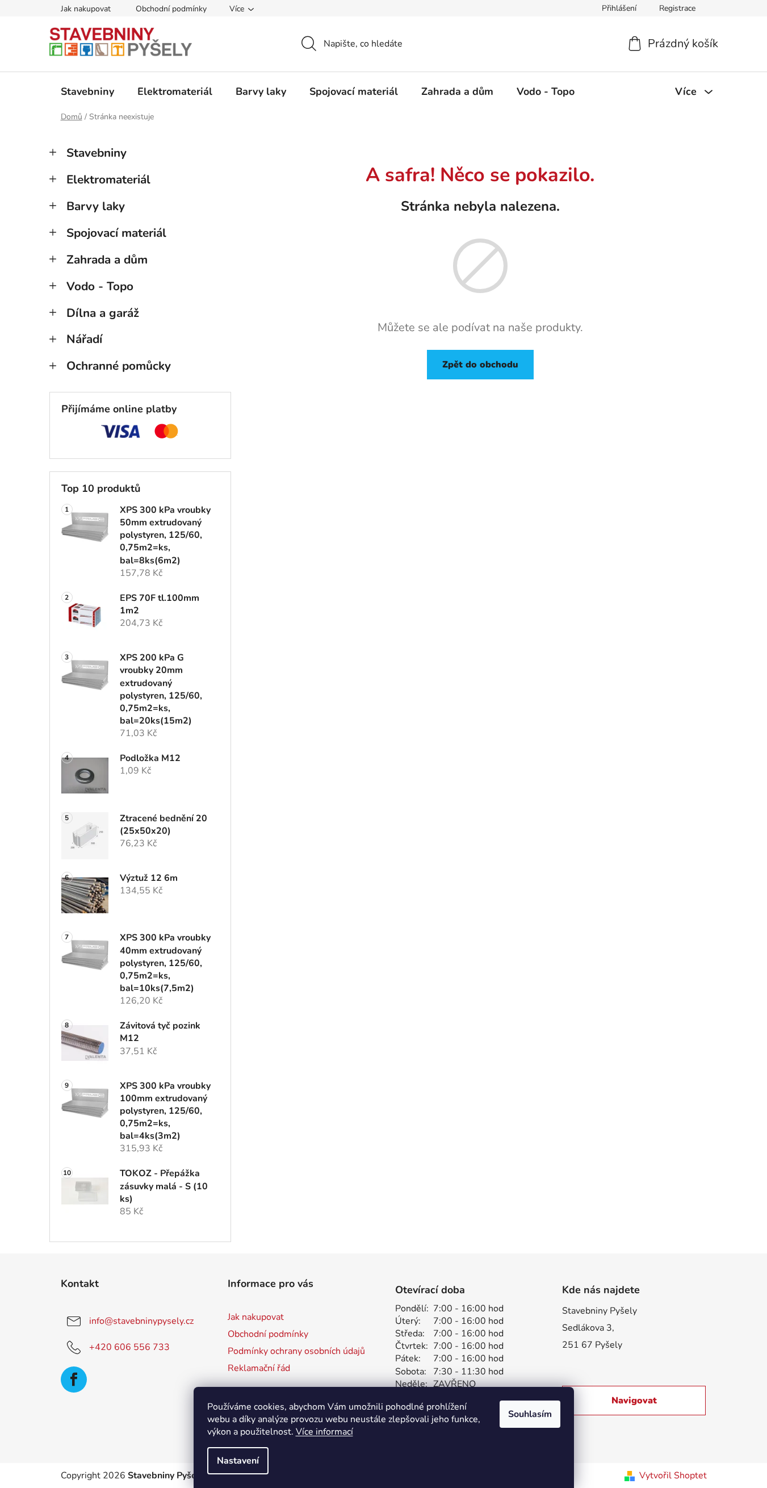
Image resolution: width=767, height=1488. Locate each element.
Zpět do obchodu (480, 364)
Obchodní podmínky (171, 8)
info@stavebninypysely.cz (141, 1321)
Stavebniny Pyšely (599, 1311)
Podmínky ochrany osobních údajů (296, 1351)
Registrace (677, 8)
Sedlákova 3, (588, 1328)
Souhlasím (530, 1414)
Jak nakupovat (86, 8)
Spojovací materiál (116, 233)
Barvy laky (95, 206)
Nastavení (238, 1460)
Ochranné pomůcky (118, 366)
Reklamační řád (259, 1368)
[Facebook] (74, 1379)
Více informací (324, 1432)
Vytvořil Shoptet (673, 1475)
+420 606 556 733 (129, 1347)
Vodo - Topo (99, 286)
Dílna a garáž (102, 313)
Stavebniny (96, 153)
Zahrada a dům (107, 259)
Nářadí (84, 339)
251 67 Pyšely (592, 1345)
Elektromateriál (108, 179)
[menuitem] (87, 91)
